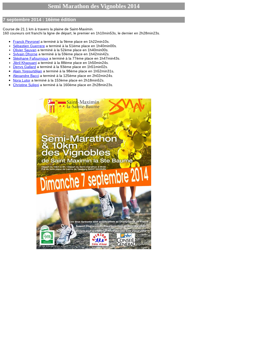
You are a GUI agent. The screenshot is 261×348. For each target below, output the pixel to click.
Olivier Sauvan (24, 50)
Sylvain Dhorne (25, 54)
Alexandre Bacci (26, 76)
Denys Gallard (24, 67)
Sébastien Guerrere (29, 46)
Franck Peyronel (26, 41)
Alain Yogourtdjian (27, 71)
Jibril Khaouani (25, 63)
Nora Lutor (21, 80)
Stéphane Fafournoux (30, 58)
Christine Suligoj (26, 85)
